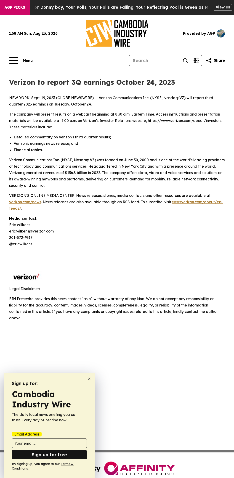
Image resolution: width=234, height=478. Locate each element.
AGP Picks (15, 7)
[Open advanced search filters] (196, 60)
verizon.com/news (25, 202)
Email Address (26, 434)
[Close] (89, 379)
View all (223, 7)
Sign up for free (49, 454)
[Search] (185, 60)
